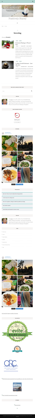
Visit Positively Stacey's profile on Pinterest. (10, 313)
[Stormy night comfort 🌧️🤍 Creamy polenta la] (9, 175)
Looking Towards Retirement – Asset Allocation (23, 64)
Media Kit (4, 239)
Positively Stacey (17, 18)
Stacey (17, 46)
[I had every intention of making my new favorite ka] (9, 159)
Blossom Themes (27, 415)
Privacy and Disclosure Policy (6, 244)
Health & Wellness (5, 237)
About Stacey (4, 231)
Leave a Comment (28, 46)
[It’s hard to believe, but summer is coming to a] (9, 143)
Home (17, 40)
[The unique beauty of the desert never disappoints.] (25, 143)
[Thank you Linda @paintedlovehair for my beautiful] (25, 175)
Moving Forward (5, 242)
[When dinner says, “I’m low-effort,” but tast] (25, 159)
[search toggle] (32, 1)
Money (20, 40)
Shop (3, 247)
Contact (4, 234)
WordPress (17, 416)
